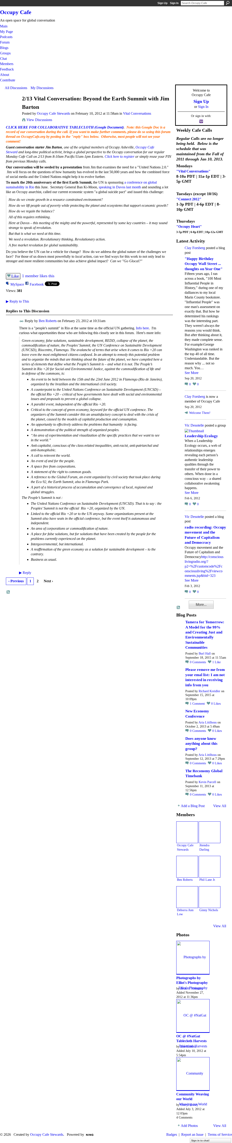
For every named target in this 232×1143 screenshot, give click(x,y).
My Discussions (42, 88)
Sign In (174, 3)
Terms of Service (220, 1134)
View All (219, 806)
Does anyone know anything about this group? (201, 743)
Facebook (37, 284)
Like (15, 276)
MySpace (17, 284)
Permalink (21, 321)
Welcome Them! (199, 413)
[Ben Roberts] (187, 867)
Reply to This (17, 301)
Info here (142, 328)
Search (228, 3)
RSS (8, 592)
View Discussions (39, 120)
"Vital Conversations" (193, 171)
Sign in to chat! (200, 1140)
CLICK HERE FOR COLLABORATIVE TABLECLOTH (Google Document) (65, 127)
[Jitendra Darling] (209, 832)
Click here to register (119, 156)
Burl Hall (205, 653)
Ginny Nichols (208, 910)
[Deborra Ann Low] (187, 897)
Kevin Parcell (207, 782)
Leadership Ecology (201, 436)
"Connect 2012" (188, 199)
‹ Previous (16, 581)
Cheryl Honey (189, 1105)
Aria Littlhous (207, 722)
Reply (25, 573)
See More (191, 373)
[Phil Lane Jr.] (209, 867)
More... (201, 605)
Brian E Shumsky (191, 988)
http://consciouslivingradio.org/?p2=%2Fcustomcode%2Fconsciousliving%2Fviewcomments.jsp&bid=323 (204, 566)
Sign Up (162, 3)
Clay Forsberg (195, 248)
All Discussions (16, 88)
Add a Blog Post (193, 806)
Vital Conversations (137, 113)
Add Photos (189, 1126)
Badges (171, 1134)
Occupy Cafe (15, 12)
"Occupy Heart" (189, 226)
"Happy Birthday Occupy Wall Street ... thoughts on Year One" (203, 264)
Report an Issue (192, 1134)
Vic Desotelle (194, 425)
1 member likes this (38, 276)
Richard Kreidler (209, 691)
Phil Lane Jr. (207, 879)
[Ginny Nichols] (209, 897)
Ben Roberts (48, 321)
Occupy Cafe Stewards (53, 113)
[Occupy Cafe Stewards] (12, 107)
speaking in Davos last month (120, 187)
